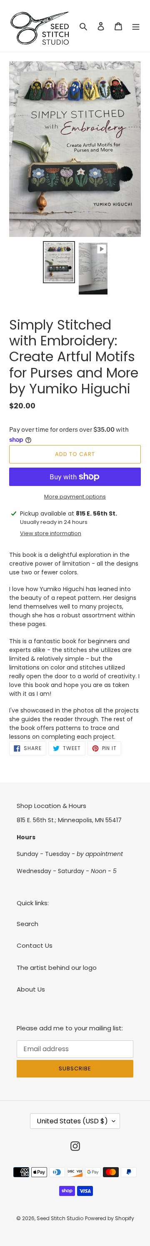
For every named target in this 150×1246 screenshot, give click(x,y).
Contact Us (34, 945)
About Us (31, 989)
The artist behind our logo (57, 967)
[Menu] (136, 26)
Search (27, 923)
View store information (50, 533)
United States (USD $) (72, 1121)
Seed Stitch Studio (60, 1218)
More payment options (75, 497)
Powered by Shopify (109, 1218)
